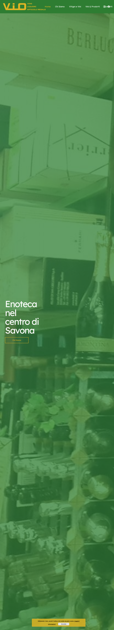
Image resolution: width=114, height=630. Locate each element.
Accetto (63, 624)
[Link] (24, 6)
